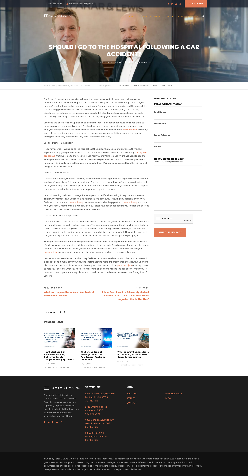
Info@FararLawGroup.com (81, 3)
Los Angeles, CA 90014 (96, 436)
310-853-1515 (91, 400)
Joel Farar (103, 62)
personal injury (130, 129)
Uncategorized (122, 62)
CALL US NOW (197, 3)
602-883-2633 (92, 413)
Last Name (160, 123)
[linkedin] (172, 3)
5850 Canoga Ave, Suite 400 (99, 419)
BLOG (180, 16)
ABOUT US (133, 16)
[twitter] (57, 422)
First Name (160, 112)
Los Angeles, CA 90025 (96, 397)
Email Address (162, 135)
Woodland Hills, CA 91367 (97, 423)
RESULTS (169, 16)
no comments (142, 62)
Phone (157, 146)
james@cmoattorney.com (58, 367)
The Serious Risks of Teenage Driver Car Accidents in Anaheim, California (93, 355)
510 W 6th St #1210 (94, 433)
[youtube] (176, 3)
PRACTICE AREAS (151, 16)
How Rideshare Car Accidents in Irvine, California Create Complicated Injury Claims (59, 355)
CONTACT (193, 16)
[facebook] (168, 3)
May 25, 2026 (49, 364)
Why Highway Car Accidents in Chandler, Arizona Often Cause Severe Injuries (133, 354)
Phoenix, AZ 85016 (94, 410)
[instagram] (180, 3)
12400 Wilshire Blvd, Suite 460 (100, 393)
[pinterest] (52, 422)
